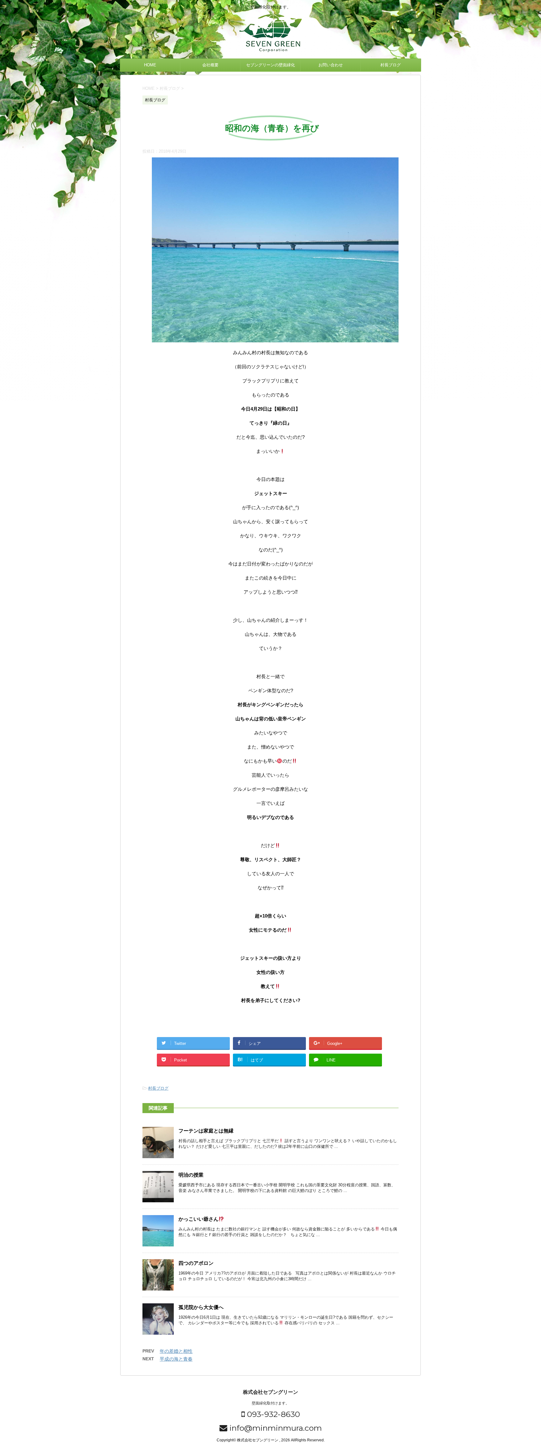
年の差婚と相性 (176, 1351)
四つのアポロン (196, 1263)
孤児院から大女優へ (201, 1307)
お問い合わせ (330, 65)
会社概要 (210, 65)
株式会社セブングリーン (270, 1392)
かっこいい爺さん (198, 1219)
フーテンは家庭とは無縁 (206, 1130)
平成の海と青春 (176, 1359)
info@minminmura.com (274, 1428)
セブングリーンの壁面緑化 (270, 65)
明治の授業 (191, 1175)
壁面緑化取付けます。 (270, 1403)
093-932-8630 (272, 1414)
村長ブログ (390, 65)
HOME (150, 65)
